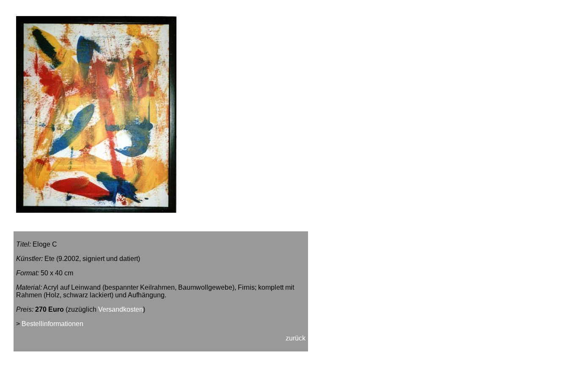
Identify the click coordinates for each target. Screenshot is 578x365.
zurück (296, 338)
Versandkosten (120, 309)
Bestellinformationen (52, 323)
